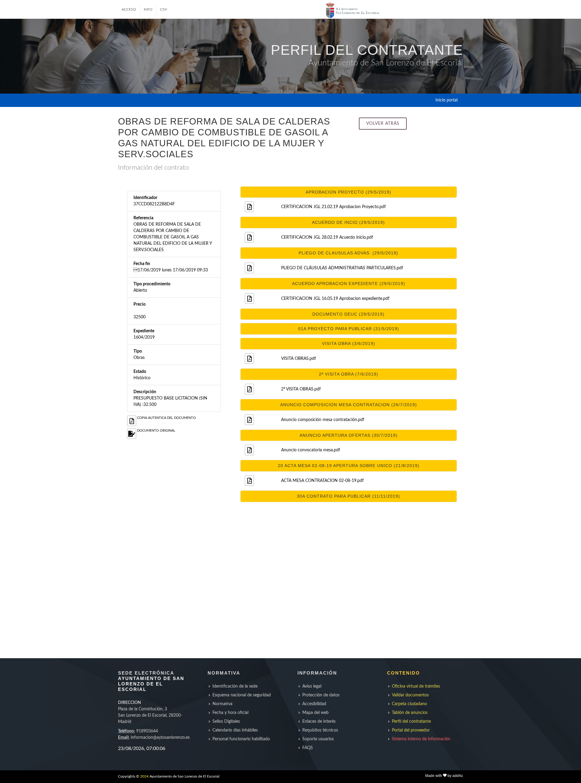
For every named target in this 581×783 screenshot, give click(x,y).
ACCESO (129, 9)
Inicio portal (446, 100)
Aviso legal (311, 686)
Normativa (222, 704)
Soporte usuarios (318, 739)
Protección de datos (321, 695)
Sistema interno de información (421, 739)
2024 (144, 776)
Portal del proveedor (411, 730)
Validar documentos (410, 695)
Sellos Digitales (226, 721)
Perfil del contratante (411, 721)
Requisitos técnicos (320, 730)
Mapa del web (315, 713)
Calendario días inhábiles (235, 730)
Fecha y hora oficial (230, 713)
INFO (148, 9)
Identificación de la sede (235, 686)
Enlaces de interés (319, 721)
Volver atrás (382, 123)
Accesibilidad (314, 704)
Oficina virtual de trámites (416, 686)
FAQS (307, 748)
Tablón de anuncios (410, 713)
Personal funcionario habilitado (241, 739)
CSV (163, 9)
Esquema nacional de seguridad (241, 695)
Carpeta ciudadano (409, 704)
